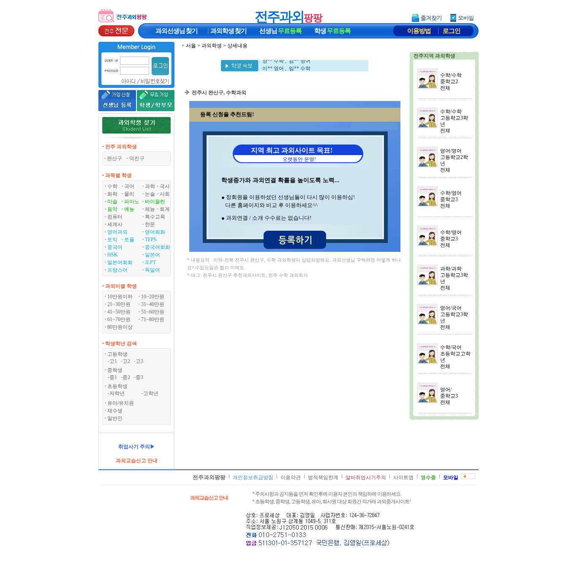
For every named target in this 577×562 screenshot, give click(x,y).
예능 (129, 209)
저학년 (117, 393)
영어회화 (155, 232)
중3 (139, 377)
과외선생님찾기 (176, 30)
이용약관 (290, 477)
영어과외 (117, 232)
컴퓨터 (114, 217)
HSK (112, 255)
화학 (112, 194)
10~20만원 (152, 297)
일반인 (114, 418)
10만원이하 (120, 297)
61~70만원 (119, 319)
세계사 (114, 224)
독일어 (152, 270)
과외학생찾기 (228, 30)
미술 (112, 202)
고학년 (150, 393)
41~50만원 (119, 312)
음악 (112, 209)
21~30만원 (119, 304)
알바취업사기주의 (366, 477)
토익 (112, 240)
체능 (150, 209)
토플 (129, 240)
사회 (165, 194)
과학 (150, 186)
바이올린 (155, 202)
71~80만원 (152, 319)
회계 (165, 209)
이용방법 (419, 30)
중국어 (114, 247)
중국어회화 (157, 247)
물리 (129, 194)
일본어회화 (120, 262)
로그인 (451, 30)
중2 (126, 377)
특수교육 (155, 217)
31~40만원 (152, 304)
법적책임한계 (323, 477)
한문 (150, 224)
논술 (150, 194)
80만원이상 (120, 327)
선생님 (280, 30)
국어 (129, 186)
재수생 (114, 411)
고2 (126, 361)
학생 (332, 30)
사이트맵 (403, 477)
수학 (112, 186)
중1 (113, 377)
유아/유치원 (120, 403)
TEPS (151, 240)
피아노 (131, 202)
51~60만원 (152, 312)
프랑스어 (117, 270)
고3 (139, 361)
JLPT (150, 262)
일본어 (152, 255)
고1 (113, 361)
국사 (165, 186)
